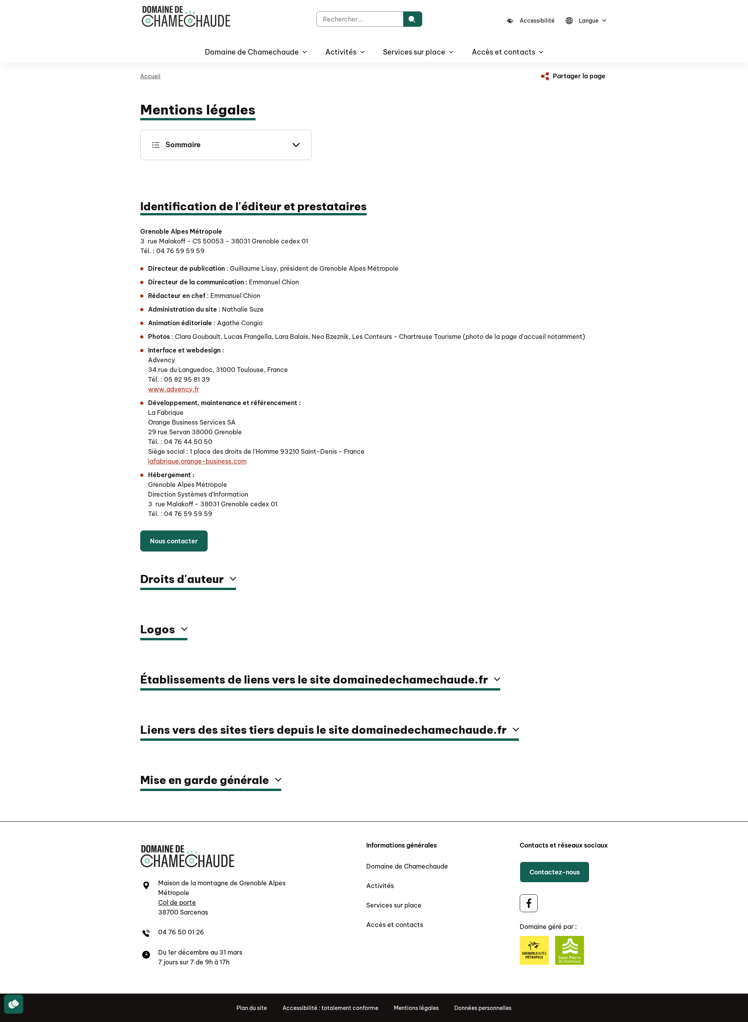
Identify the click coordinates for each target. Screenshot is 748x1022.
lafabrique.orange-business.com (197, 461)
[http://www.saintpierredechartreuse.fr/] (569, 952)
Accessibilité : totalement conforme (330, 1007)
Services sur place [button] (414, 52)
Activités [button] (340, 52)
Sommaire (183, 144)
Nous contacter (174, 541)
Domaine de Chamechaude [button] (252, 52)
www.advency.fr (173, 389)
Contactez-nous (554, 872)
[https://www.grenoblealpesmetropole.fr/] (534, 952)
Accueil (150, 76)
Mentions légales (416, 1007)
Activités (380, 886)
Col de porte (177, 902)
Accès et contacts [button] (503, 52)
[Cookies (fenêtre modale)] (13, 1004)
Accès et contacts (394, 925)
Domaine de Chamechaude (407, 866)
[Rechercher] (412, 19)
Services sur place (394, 905)
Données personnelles (483, 1007)
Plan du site (251, 1007)
